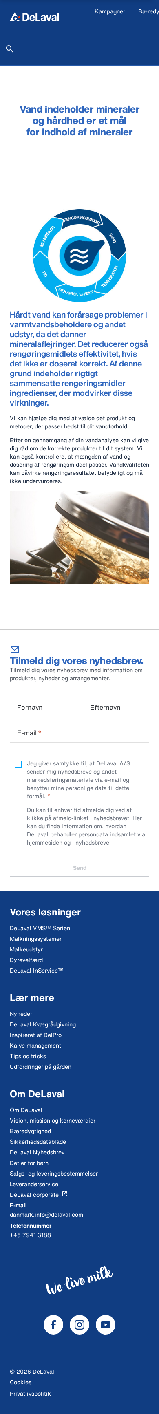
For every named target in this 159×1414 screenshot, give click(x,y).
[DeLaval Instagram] (79, 1325)
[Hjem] (34, 16)
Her (137, 818)
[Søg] (10, 49)
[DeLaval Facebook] (53, 1325)
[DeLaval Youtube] (106, 1325)
